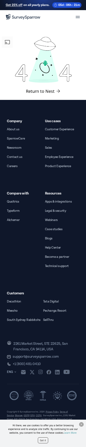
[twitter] (32, 372)
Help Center (53, 248)
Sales (48, 148)
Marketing (52, 138)
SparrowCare (16, 138)
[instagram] (40, 372)
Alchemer (13, 220)
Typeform (13, 211)
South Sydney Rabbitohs (24, 320)
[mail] (23, 372)
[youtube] (67, 372)
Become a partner (57, 257)
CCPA (39, 415)
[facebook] (48, 372)
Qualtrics (13, 201)
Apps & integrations (58, 201)
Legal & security (55, 211)
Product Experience (58, 166)
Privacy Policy (52, 411)
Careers (12, 166)
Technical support (57, 266)
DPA (32, 415)
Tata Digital (51, 301)
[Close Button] (81, 424)
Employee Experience (59, 157)
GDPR (26, 415)
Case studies (54, 229)
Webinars (51, 220)
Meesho (12, 311)
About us (13, 129)
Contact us (14, 157)
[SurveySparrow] (23, 17)
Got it (43, 440)
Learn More (70, 432)
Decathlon (14, 301)
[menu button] (78, 17)
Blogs (49, 238)
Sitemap (19, 415)
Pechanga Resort (55, 311)
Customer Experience (59, 129)
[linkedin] (57, 372)
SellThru (48, 320)
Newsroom (14, 148)
